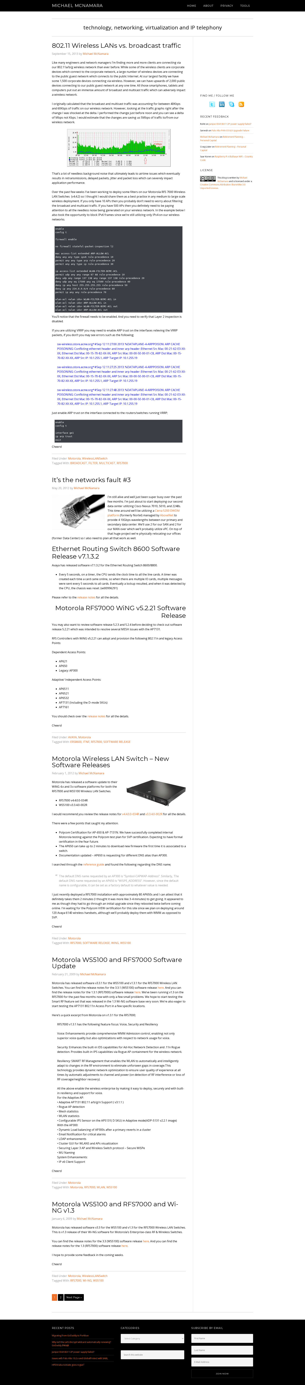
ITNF (86, 742)
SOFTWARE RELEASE (116, 742)
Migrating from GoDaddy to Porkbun (70, 1335)
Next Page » (74, 1297)
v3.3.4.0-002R (153, 814)
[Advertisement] (226, 64)
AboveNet (166, 515)
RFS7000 (122, 463)
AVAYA (72, 737)
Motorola (74, 458)
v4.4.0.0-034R (130, 814)
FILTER (93, 463)
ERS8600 (76, 742)
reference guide (93, 864)
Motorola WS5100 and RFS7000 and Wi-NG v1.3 (115, 1207)
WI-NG (87, 1280)
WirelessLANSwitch (94, 458)
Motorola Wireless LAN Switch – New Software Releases (110, 762)
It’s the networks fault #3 (91, 480)
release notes (86, 597)
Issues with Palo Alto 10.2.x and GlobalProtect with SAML (80, 1358)
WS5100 (125, 943)
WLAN (101, 1187)
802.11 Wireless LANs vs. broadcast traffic (116, 45)
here (161, 988)
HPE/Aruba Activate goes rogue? (68, 1364)
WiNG (115, 943)
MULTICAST (107, 463)
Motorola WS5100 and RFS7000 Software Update (117, 963)
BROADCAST (78, 463)
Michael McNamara (77, 5)
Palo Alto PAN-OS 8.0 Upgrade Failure (230, 130)
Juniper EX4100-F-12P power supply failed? (230, 123)
